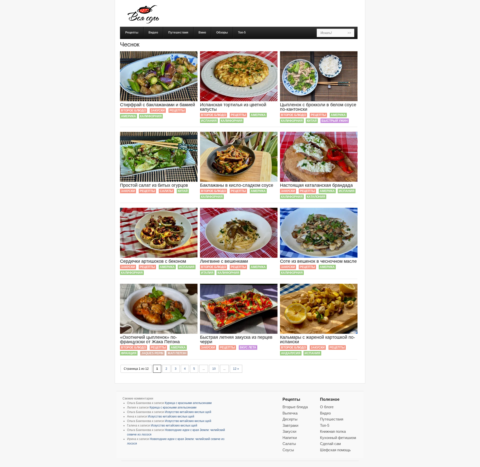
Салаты (166, 191)
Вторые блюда (295, 407)
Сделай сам (330, 444)
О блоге (327, 407)
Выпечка (290, 413)
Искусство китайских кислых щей (188, 412)
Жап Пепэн (177, 353)
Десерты (290, 419)
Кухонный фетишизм (338, 438)
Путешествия (331, 419)
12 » (236, 368)
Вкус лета (248, 347)
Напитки (289, 438)
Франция (128, 353)
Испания (209, 120)
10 (214, 368)
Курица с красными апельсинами (188, 403)
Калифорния (151, 116)
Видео (325, 413)
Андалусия (290, 353)
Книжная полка (333, 431)
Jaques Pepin (152, 353)
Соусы (288, 450)
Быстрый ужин (335, 120)
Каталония (316, 196)
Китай (312, 120)
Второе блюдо (133, 110)
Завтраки (290, 425)
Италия (207, 272)
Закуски (158, 110)
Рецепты (177, 110)
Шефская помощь (335, 450)
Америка (128, 116)
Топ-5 (324, 425)
